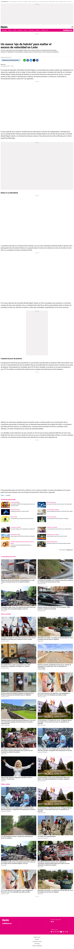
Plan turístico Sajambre (13, 1)
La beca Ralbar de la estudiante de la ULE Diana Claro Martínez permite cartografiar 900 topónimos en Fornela (55, 749)
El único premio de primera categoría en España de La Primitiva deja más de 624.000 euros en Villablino (17, 694)
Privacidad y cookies (37, 941)
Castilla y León (44, 30)
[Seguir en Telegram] (57, 931)
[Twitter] (34, 60)
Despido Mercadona (51, 1)
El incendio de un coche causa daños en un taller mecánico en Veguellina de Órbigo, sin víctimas (15, 665)
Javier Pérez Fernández (43, 838)
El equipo (37, 939)
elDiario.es (3, 780)
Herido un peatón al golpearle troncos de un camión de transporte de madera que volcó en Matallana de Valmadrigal (54, 666)
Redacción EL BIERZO (42, 752)
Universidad (31, 30)
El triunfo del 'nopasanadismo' (47, 836)
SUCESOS (57, 1)
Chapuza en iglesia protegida (43, 1)
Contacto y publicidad (37, 945)
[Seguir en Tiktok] (63, 931)
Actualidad (4, 30)
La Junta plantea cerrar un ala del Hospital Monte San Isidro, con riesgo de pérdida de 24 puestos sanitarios (54, 778)
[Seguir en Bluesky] (51, 931)
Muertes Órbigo (20, 1)
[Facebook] (27, 60)
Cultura (14, 30)
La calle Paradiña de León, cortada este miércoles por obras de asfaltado (17, 837)
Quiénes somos (37, 937)
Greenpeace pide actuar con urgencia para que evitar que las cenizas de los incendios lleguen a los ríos (18, 608)
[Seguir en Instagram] (58, 931)
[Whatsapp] (24, 60)
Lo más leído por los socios (8, 556)
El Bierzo (37, 30)
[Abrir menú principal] (72, 27)
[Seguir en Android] (51, 921)
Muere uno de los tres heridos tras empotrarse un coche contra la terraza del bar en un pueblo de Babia (17, 581)
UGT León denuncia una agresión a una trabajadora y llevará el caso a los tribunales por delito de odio (54, 694)
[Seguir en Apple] (53, 921)
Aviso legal (37, 943)
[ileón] (10, 920)
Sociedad (20, 30)
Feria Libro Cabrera (35, 1)
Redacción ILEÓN (41, 583)
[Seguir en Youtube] (61, 931)
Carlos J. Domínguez (5, 725)
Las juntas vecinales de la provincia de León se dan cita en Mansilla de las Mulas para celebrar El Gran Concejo (18, 638)
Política (10, 30)
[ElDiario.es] (67, 30)
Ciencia (25, 30)
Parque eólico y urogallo (27, 1)
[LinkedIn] (37, 60)
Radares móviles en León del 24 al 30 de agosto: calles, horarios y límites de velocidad (54, 608)
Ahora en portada (6, 614)
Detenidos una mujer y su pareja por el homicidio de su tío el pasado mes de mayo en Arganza (55, 638)
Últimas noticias (5, 784)
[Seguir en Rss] (67, 931)
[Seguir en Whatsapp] (65, 931)
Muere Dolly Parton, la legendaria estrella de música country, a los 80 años (16, 778)
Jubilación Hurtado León (63, 1)
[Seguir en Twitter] (53, 931)
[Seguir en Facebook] (55, 931)
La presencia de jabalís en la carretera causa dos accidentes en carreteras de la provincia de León (55, 581)
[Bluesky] (31, 60)
